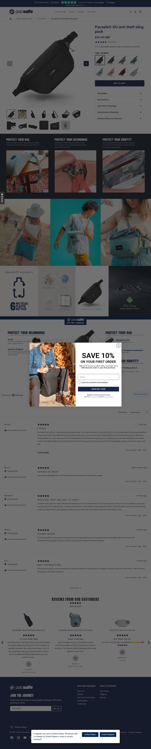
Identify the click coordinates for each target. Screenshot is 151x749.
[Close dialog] (118, 346)
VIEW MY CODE (98, 389)
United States (90, 734)
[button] (2, 198)
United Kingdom (108, 734)
